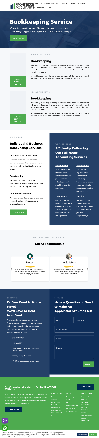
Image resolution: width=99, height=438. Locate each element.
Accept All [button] (92, 434)
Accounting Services (49, 3)
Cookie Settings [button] (82, 434)
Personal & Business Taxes (23, 155)
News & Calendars (78, 3)
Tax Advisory (70, 408)
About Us (34, 3)
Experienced (61, 165)
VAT (52, 416)
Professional (82, 165)
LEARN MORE (18, 212)
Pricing (65, 3)
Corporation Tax (71, 411)
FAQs (33, 8)
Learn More (13, 409)
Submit (88, 364)
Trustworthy (61, 196)
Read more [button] (70, 278)
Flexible (80, 196)
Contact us (41, 8)
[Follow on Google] (12, 366)
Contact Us (18, 38)
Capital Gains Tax (72, 405)
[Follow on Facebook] (8, 366)
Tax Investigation (72, 397)
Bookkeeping (16, 176)
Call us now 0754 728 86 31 (18, 81)
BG (50, 8)
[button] (87, 269)
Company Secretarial (20, 193)
